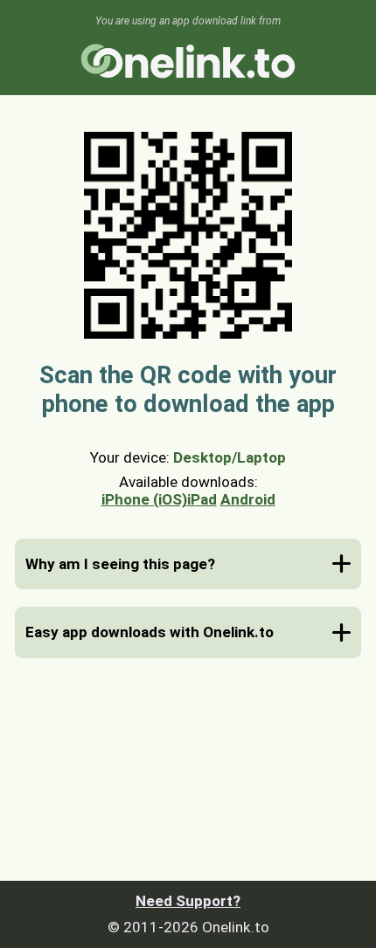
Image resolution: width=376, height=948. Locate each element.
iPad (202, 499)
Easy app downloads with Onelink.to (149, 632)
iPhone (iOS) (144, 499)
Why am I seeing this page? (120, 564)
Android (247, 499)
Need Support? (188, 901)
